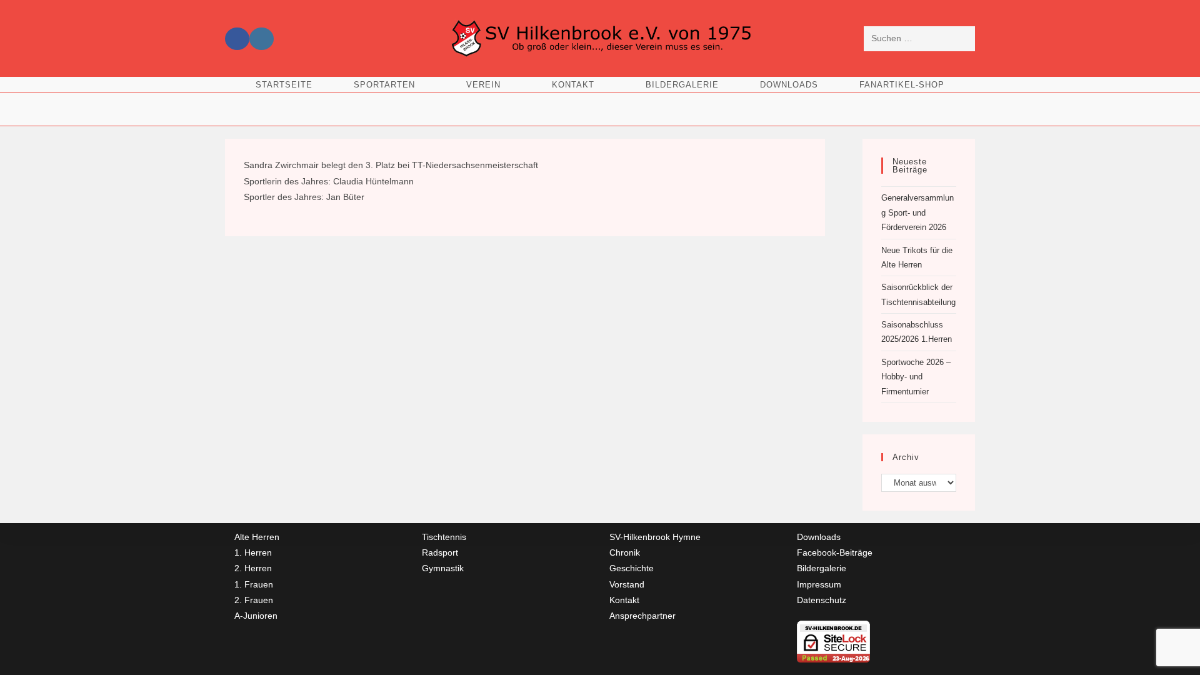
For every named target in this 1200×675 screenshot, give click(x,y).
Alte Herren (256, 537)
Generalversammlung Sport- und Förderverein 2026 (917, 212)
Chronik (624, 553)
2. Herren (253, 568)
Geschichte (631, 568)
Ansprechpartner (642, 616)
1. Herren (253, 553)
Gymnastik (443, 568)
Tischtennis (444, 537)
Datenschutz (821, 600)
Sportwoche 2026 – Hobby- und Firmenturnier (916, 377)
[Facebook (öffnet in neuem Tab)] (237, 39)
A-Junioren (256, 616)
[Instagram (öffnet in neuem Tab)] (261, 39)
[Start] (600, 104)
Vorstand (626, 584)
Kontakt (624, 600)
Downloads (819, 537)
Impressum (819, 584)
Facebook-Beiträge (834, 553)
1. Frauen (253, 584)
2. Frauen (253, 600)
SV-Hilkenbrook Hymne (655, 537)
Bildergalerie (821, 568)
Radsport (440, 553)
